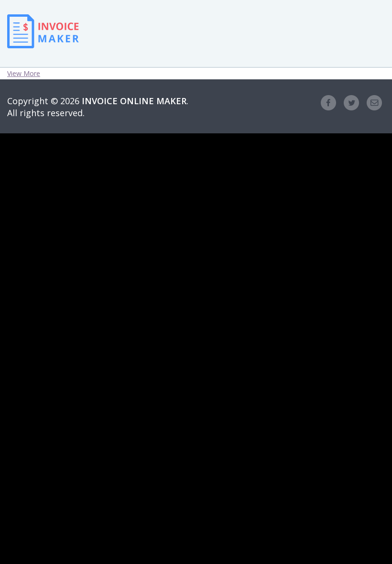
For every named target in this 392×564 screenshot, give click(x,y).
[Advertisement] (155, 33)
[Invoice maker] (43, 40)
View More (23, 73)
